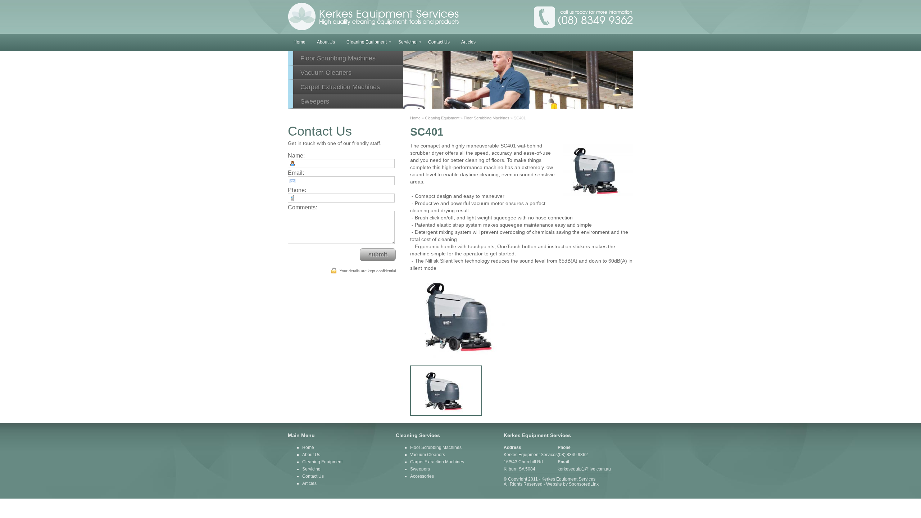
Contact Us (439, 42)
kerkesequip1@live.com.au (584, 469)
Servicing (407, 42)
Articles (468, 42)
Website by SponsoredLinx (572, 484)
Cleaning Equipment (366, 42)
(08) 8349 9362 (573, 454)
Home (299, 42)
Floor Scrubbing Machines (338, 58)
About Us (326, 42)
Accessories (422, 476)
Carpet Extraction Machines (340, 87)
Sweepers (314, 101)
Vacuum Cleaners (325, 72)
